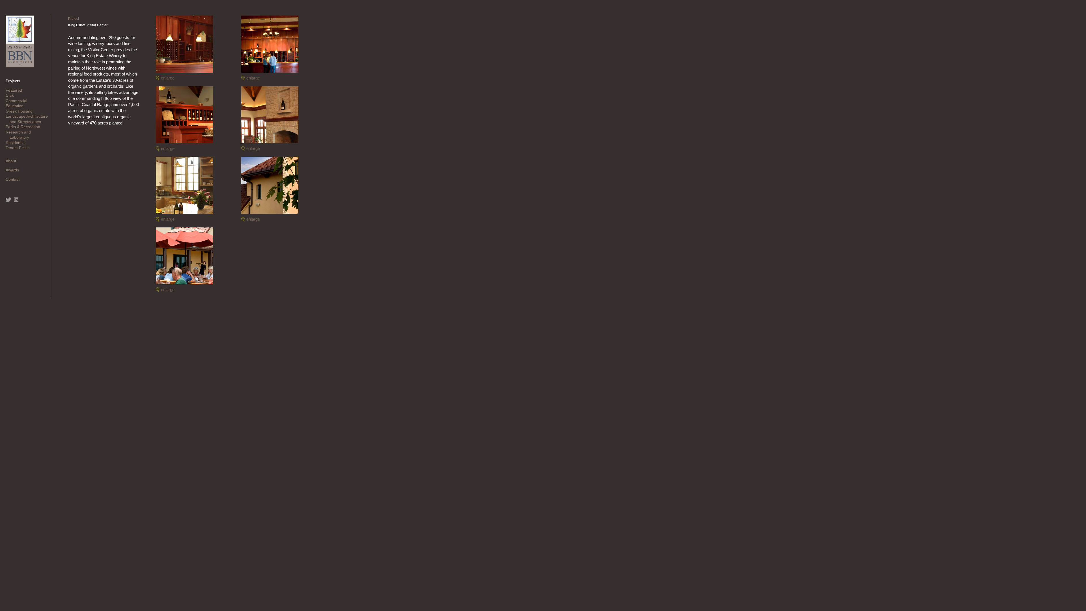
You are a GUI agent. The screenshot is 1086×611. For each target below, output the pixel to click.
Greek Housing (21, 111)
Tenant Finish (20, 147)
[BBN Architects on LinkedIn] (16, 200)
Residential (17, 142)
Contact (15, 179)
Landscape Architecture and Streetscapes (29, 119)
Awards (14, 170)
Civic (12, 95)
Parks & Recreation (25, 126)
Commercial (18, 100)
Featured (16, 90)
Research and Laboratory (20, 134)
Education (16, 106)
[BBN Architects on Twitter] (8, 200)
